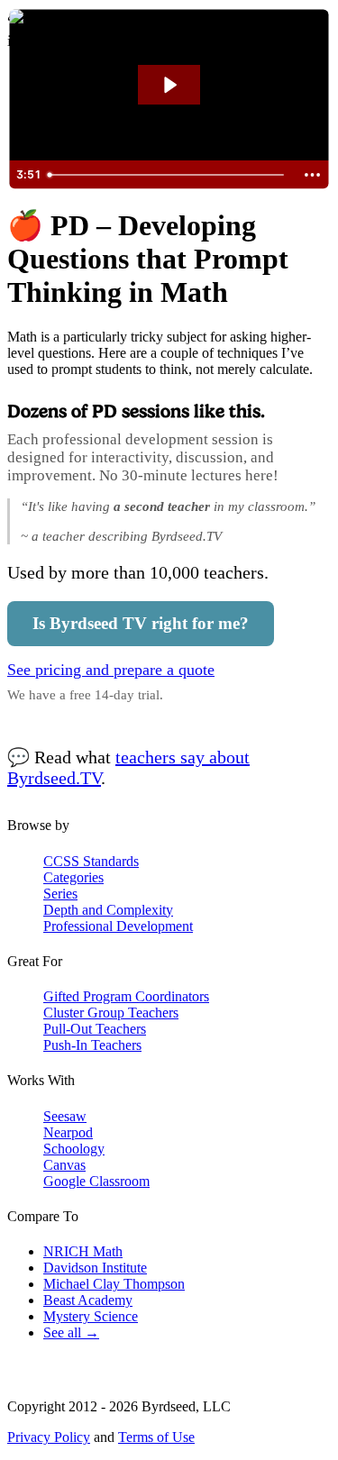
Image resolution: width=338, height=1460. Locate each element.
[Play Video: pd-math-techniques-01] (169, 85)
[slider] (168, 174)
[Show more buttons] (312, 174)
